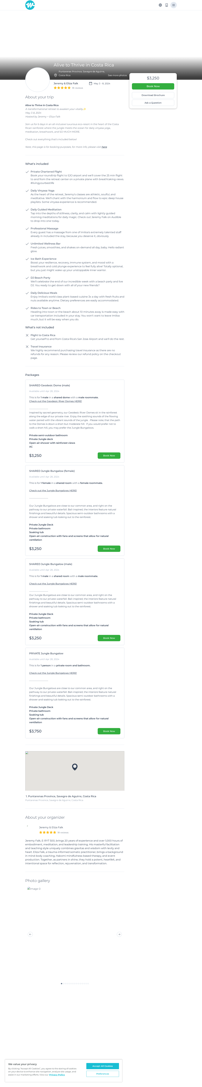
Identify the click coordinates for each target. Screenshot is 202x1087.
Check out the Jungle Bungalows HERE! (53, 490)
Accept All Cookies (102, 1066)
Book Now (153, 86)
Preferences (102, 1073)
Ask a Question (153, 102)
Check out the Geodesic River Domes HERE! (55, 401)
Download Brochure (153, 95)
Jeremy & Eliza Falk (51, 827)
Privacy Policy (57, 1074)
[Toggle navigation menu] (173, 5)
